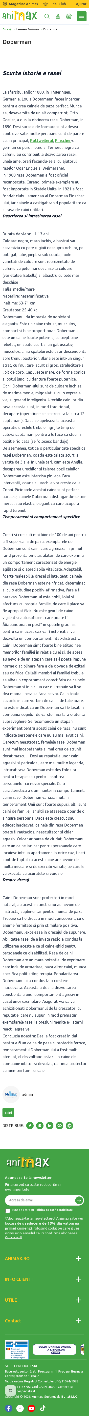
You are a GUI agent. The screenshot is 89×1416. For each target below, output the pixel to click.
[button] (69, 16)
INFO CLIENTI (19, 1279)
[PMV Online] (17, 1349)
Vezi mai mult (13, 1237)
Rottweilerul (41, 140)
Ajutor (81, 4)
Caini (8, 1113)
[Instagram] (20, 1408)
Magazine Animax (23, 4)
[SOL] (54, 1349)
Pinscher (63, 140)
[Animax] (28, 1162)
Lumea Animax (28, 29)
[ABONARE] (79, 1200)
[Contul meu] (58, 16)
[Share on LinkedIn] (49, 1125)
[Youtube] (31, 1408)
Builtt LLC (69, 1396)
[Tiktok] (42, 1408)
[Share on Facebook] (30, 1125)
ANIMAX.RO (17, 1258)
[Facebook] (8, 1408)
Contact (13, 1320)
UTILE (11, 1299)
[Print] (69, 1125)
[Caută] (47, 16)
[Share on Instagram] (40, 1125)
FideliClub (57, 4)
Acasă (7, 29)
